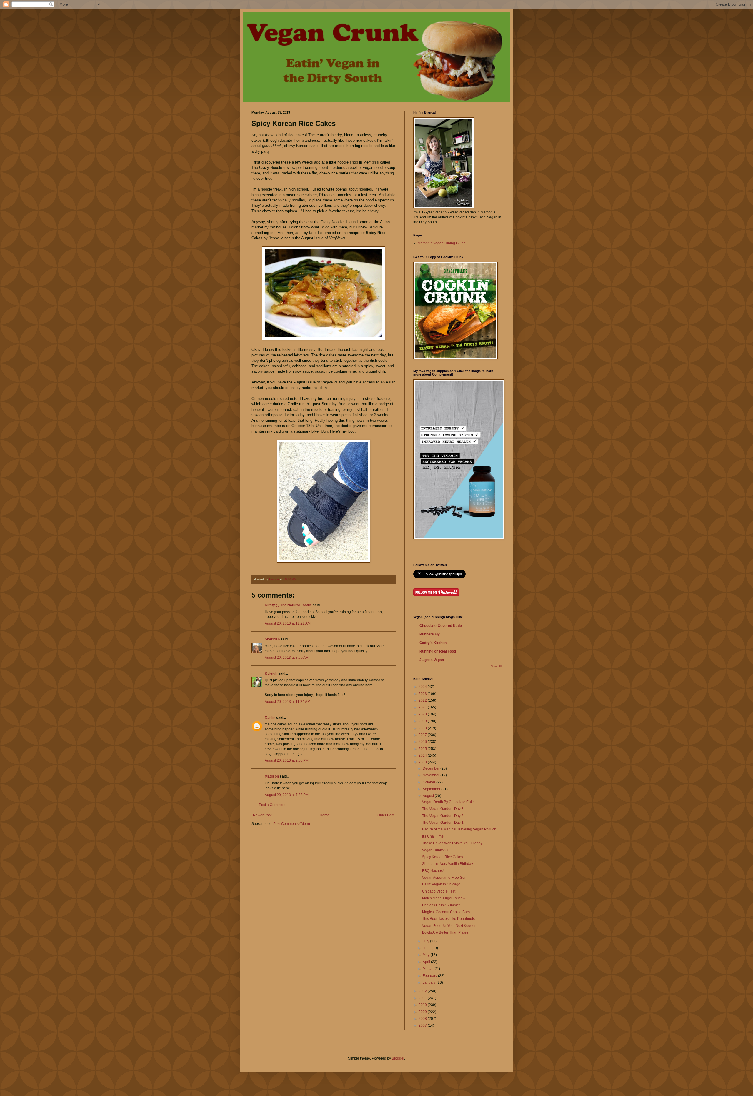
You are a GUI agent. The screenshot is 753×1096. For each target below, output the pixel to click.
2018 (423, 728)
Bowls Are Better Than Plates (445, 932)
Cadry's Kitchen (433, 643)
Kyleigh (271, 673)
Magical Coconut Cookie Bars (446, 912)
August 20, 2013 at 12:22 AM (288, 623)
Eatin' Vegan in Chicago (441, 884)
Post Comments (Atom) (291, 824)
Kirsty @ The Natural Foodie (288, 605)
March (428, 969)
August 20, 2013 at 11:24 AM (287, 702)
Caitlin (270, 717)
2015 (423, 749)
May (426, 955)
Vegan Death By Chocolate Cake (448, 802)
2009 (423, 1012)
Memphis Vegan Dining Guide (442, 243)
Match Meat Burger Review (443, 898)
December (431, 768)
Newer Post (262, 815)
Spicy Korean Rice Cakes (442, 857)
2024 (423, 687)
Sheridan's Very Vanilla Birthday (447, 864)
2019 (423, 721)
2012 (423, 991)
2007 (423, 1025)
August (429, 796)
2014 (423, 755)
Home (324, 815)
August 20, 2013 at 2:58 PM (287, 760)
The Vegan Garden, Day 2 (443, 816)
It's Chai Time (433, 836)
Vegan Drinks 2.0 (435, 850)
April (427, 962)
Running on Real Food (437, 651)
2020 (423, 714)
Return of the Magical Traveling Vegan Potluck (459, 829)
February (430, 976)
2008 (423, 1019)
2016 (423, 742)
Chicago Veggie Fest (438, 891)
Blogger (398, 1058)
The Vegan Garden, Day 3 (443, 809)
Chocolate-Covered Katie (440, 626)
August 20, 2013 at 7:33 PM (287, 795)
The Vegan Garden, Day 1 (443, 822)
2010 (423, 1005)
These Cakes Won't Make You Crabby (452, 843)
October (429, 782)
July (426, 941)
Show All (496, 666)
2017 (423, 735)
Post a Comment (272, 805)
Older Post (385, 815)
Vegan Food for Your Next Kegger (449, 926)
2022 (423, 700)
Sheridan (272, 639)
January (430, 982)
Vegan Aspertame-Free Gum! (445, 877)
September (432, 789)
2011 (423, 998)
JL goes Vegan (431, 660)
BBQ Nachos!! (433, 871)
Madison (272, 776)
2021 (423, 707)
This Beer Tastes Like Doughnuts (448, 919)
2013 (423, 762)
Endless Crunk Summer (441, 905)
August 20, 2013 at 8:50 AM (287, 657)
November (431, 775)
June (427, 948)
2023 (423, 694)
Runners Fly (429, 634)
